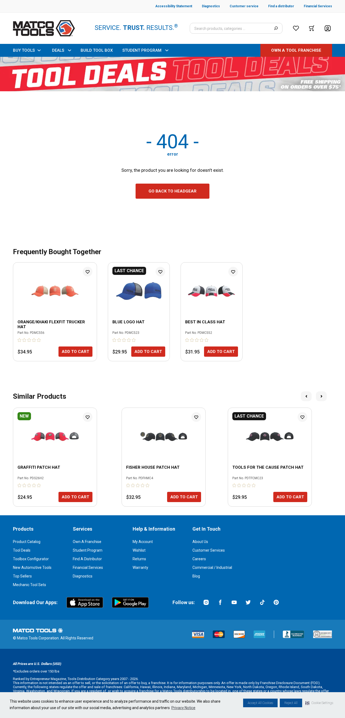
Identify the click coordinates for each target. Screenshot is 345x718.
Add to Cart (75, 351)
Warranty (140, 567)
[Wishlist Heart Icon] (87, 271)
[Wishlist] (296, 28)
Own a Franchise (87, 542)
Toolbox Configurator (31, 559)
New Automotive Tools (32, 567)
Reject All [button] (291, 703)
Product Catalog (26, 542)
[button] (319, 703)
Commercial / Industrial (212, 567)
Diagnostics (82, 576)
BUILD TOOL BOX (97, 50)
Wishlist (139, 550)
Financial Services (88, 567)
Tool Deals (21, 550)
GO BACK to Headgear (172, 191)
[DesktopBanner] (172, 74)
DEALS (58, 50)
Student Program (87, 550)
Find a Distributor (87, 559)
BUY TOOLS (24, 50)
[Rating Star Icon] (20, 340)
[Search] (276, 28)
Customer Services (208, 550)
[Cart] (311, 28)
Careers (199, 559)
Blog (196, 576)
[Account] (327, 28)
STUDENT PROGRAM (141, 50)
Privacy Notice (183, 708)
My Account (143, 542)
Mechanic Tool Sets (29, 585)
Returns (139, 559)
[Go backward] (306, 396)
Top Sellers (22, 576)
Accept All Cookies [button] (260, 703)
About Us (200, 542)
